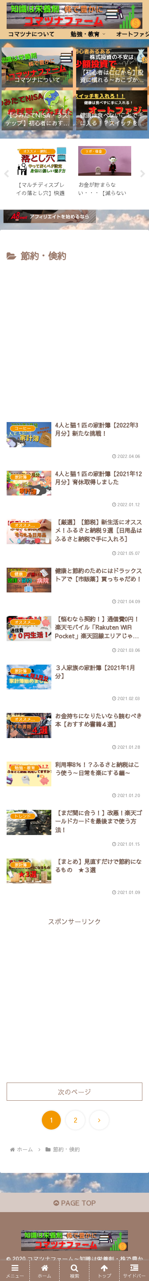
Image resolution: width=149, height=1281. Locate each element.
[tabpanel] (42, 173)
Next (143, 174)
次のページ (74, 1091)
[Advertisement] (74, 343)
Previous (6, 174)
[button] (133, 1116)
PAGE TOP (77, 1202)
